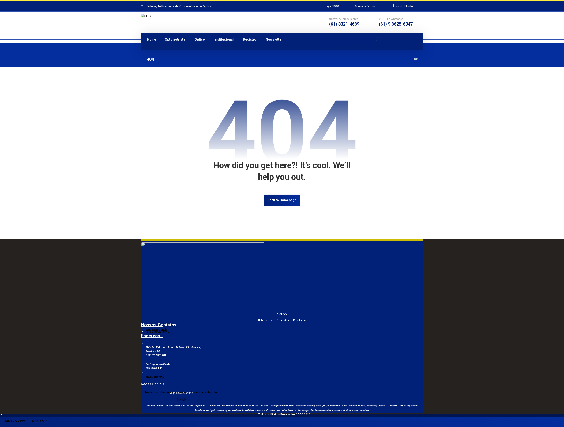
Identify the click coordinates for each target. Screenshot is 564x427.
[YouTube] (352, 40)
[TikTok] (368, 40)
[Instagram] (321, 40)
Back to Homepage (282, 200)
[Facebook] (337, 43)
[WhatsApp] (329, 43)
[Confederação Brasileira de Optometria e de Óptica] (171, 22)
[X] (360, 40)
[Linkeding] (345, 40)
